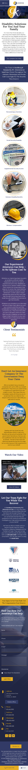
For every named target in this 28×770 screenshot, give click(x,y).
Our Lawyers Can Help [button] (14, 58)
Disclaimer (4, 669)
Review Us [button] (16, 746)
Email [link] (24, 767)
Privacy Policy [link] (17, 761)
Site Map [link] (10, 761)
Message (4, 655)
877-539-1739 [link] (11, 534)
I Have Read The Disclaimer (12, 673)
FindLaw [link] (21, 763)
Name (3, 630)
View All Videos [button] (14, 487)
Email (3, 647)
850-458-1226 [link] (10, 726)
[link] (18, 3)
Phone (3, 638)
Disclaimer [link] (4, 761)
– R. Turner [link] (14, 355)
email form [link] (15, 538)
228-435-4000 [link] (10, 720)
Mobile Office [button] (11, 702)
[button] (4, 3)
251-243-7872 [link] (10, 709)
